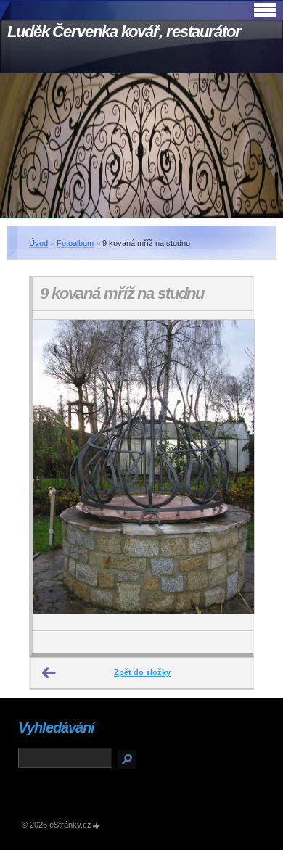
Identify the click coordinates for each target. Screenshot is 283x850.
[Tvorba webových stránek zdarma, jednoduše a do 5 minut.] (96, 825)
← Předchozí (49, 673)
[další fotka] (229, 471)
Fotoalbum (75, 243)
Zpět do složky (142, 672)
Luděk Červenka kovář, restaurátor (124, 31)
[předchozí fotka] (56, 471)
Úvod (38, 243)
